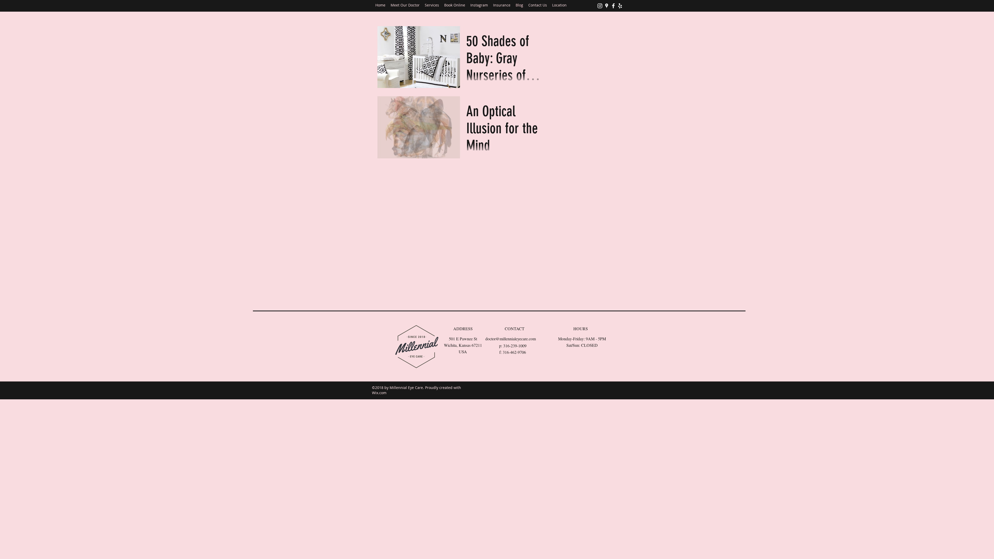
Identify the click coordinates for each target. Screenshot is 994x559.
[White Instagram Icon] (600, 6)
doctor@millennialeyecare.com (510, 338)
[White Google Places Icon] (606, 6)
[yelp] (620, 6)
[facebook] (613, 6)
